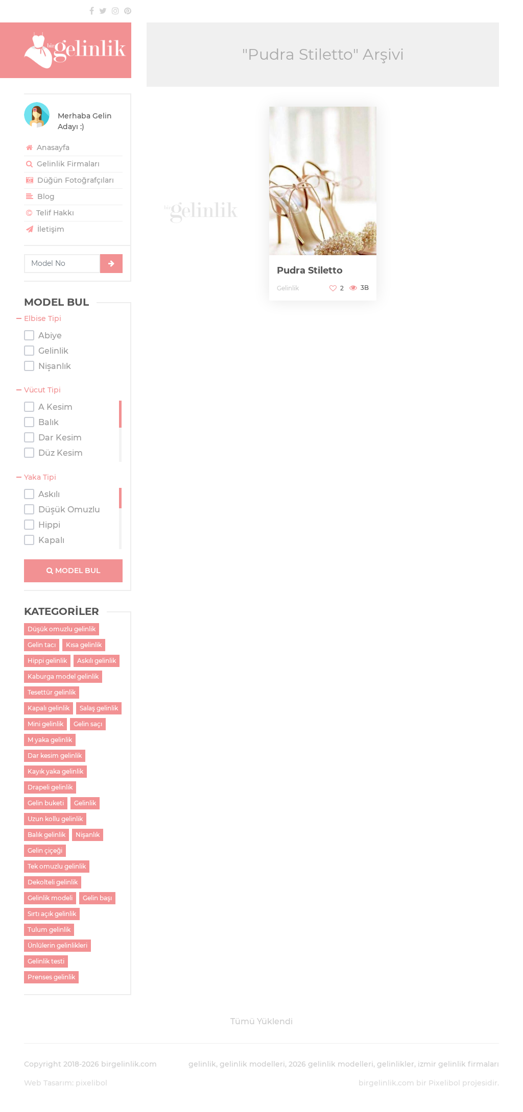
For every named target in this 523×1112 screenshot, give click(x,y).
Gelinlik (85, 803)
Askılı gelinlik (96, 660)
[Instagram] (115, 11)
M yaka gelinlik (50, 740)
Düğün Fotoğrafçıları (74, 180)
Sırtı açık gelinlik (52, 914)
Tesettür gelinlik (52, 692)
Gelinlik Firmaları (67, 163)
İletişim (49, 229)
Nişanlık (88, 834)
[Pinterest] (127, 11)
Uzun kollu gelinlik (55, 819)
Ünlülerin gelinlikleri (57, 945)
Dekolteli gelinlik (53, 882)
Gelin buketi (46, 803)
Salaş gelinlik (99, 708)
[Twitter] (103, 11)
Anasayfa (52, 147)
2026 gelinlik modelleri (331, 1064)
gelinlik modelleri (252, 1064)
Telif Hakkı (54, 212)
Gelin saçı (88, 724)
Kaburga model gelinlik (63, 676)
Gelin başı (97, 898)
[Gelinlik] (77, 50)
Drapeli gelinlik (50, 787)
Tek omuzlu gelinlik (57, 866)
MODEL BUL (76, 570)
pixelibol (91, 1083)
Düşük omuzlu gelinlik (62, 629)
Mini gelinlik (45, 724)
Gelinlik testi (46, 961)
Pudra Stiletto (310, 270)
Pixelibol (444, 1083)
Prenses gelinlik (51, 977)
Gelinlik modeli (50, 898)
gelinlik (202, 1064)
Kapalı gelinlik (48, 708)
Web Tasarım (48, 1083)
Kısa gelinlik (84, 645)
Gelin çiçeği (45, 850)
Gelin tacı (42, 645)
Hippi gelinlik (47, 660)
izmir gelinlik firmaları (458, 1064)
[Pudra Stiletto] (322, 204)
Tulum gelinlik (49, 929)
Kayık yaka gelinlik (55, 771)
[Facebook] (91, 11)
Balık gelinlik (46, 834)
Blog (45, 196)
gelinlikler (395, 1064)
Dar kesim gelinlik (55, 755)
